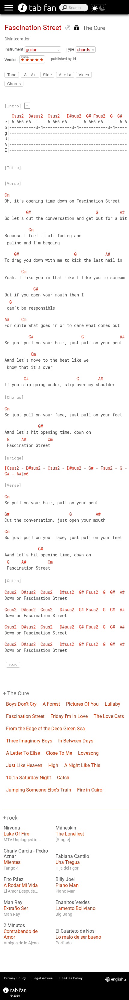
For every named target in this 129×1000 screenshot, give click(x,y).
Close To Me (59, 753)
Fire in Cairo (89, 790)
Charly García (18, 851)
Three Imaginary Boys (29, 741)
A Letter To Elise (23, 753)
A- (26, 74)
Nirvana (12, 828)
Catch (63, 777)
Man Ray (13, 902)
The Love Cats (109, 716)
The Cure (94, 28)
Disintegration (17, 38)
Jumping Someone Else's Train (38, 790)
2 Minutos (14, 925)
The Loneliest (70, 834)
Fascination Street (25, 716)
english (117, 979)
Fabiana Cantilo (72, 856)
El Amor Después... (21, 891)
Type (70, 49)
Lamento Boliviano (75, 908)
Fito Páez (13, 879)
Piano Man (67, 885)
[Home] (37, 8)
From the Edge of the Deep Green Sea (45, 728)
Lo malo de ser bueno (78, 937)
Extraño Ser (16, 908)
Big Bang (64, 914)
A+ (33, 74)
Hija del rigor (67, 868)
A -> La (65, 74)
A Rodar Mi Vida (21, 885)
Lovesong (88, 753)
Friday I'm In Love (69, 716)
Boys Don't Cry (21, 704)
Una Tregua (68, 862)
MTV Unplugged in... (22, 839)
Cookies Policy (71, 978)
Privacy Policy (15, 978)
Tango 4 (11, 868)
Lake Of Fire (16, 834)
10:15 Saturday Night (28, 777)
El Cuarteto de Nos (75, 931)
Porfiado (64, 942)
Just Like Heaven (24, 765)
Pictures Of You (82, 704)
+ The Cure (16, 693)
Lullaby (112, 704)
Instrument (13, 49)
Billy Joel (65, 879)
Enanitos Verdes (73, 902)
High (53, 765)
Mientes (12, 862)
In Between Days (75, 741)
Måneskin (66, 828)
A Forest (51, 704)
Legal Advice (43, 978)
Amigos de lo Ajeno (21, 942)
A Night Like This (82, 765)
